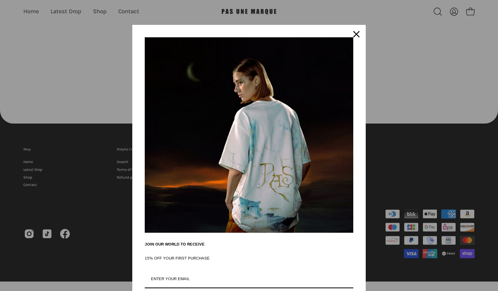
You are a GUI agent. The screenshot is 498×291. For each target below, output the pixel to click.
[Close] (356, 34)
